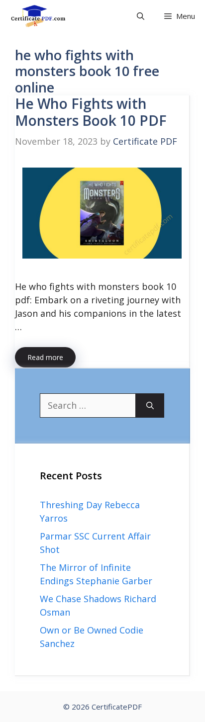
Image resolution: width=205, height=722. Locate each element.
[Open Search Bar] (140, 16)
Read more (45, 357)
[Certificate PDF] (45, 16)
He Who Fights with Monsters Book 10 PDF (91, 112)
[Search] (150, 405)
